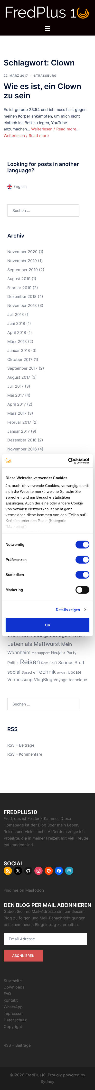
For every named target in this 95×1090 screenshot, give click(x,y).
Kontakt (11, 1000)
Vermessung (20, 679)
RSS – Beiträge (20, 745)
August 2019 (18, 278)
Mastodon (34, 890)
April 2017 (16, 404)
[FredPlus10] (47, 12)
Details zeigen (68, 609)
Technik (46, 672)
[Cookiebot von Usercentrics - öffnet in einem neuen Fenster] (68, 461)
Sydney (47, 1081)
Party (71, 652)
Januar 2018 (18, 350)
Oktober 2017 (19, 359)
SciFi (53, 663)
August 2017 (18, 377)
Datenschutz (15, 1019)
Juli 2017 (15, 386)
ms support (41, 653)
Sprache (28, 672)
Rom (44, 663)
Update (74, 672)
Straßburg (45, 75)
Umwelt (61, 672)
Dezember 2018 (22, 296)
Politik (13, 662)
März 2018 (17, 341)
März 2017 (17, 413)
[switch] (82, 560)
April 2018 (16, 332)
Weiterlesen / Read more (53, 129)
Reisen (30, 662)
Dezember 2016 (22, 440)
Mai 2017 (15, 395)
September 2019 (22, 269)
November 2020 (22, 251)
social (13, 672)
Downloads (14, 987)
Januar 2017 (18, 431)
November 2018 (22, 305)
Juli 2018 (15, 314)
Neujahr (58, 652)
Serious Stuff (71, 662)
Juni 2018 (16, 323)
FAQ (7, 993)
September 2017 (22, 368)
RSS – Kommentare (24, 754)
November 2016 (22, 449)
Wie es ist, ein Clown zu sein (42, 91)
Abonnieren (23, 955)
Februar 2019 (19, 287)
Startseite (13, 980)
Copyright (13, 1026)
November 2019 (22, 260)
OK (47, 625)
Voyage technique (70, 679)
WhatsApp (13, 1006)
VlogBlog (43, 679)
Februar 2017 (19, 422)
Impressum (14, 1013)
